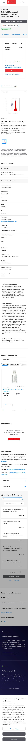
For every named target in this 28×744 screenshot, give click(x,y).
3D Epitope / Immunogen (7, 221)
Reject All (14, 734)
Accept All (14, 739)
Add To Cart (14, 70)
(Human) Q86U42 (11, 469)
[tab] (14, 480)
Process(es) (6, 486)
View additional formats (8, 230)
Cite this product (14, 439)
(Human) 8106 (13, 472)
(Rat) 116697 (4, 474)
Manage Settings (14, 729)
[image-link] (11, 105)
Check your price (9, 65)
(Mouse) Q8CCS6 (20, 469)
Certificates (17, 34)
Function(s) (6, 480)
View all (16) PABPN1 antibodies (14, 21)
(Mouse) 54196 (21, 472)
